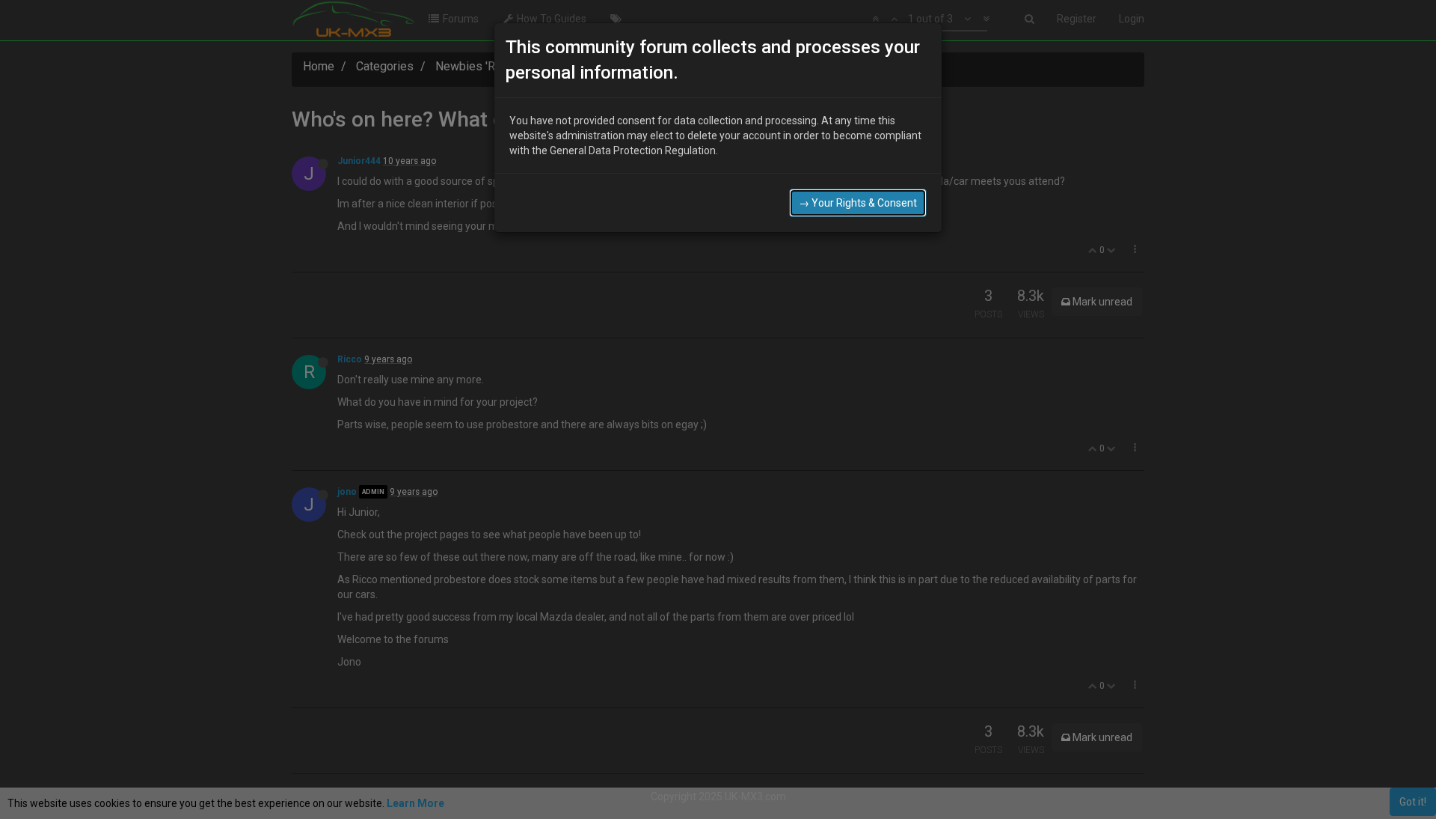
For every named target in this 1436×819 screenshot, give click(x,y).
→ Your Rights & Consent (858, 203)
